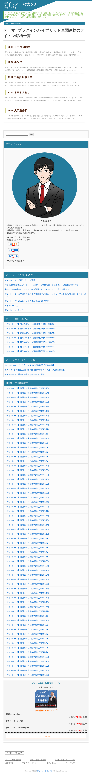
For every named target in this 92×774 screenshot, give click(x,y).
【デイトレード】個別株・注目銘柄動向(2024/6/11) (27, 434)
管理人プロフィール (16, 144)
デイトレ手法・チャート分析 (20, 360)
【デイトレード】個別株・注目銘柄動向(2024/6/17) (27, 416)
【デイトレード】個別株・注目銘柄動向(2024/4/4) (26, 639)
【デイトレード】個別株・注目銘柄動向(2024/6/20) (27, 402)
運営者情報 (9, 763)
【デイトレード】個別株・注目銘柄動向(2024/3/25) (27, 675)
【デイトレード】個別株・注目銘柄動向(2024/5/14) (27, 525)
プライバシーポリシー (30, 763)
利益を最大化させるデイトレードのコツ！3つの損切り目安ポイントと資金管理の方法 (41, 285)
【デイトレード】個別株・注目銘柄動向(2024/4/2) (26, 648)
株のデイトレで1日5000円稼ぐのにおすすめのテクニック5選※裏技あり (36, 370)
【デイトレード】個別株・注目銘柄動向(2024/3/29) (27, 657)
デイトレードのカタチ (14, 753)
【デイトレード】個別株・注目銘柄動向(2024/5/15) (27, 520)
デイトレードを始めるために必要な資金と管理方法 (27, 301)
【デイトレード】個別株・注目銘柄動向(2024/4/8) (26, 629)
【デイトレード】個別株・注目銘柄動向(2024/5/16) (27, 516)
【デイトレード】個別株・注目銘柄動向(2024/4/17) (27, 598)
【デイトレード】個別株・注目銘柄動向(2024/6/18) (27, 411)
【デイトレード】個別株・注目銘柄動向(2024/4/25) (27, 570)
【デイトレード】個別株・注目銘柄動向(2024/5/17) (27, 511)
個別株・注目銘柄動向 (17, 383)
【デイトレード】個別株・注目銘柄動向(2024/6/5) (26, 452)
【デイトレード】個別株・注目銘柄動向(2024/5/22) (27, 498)
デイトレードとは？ (13, 306)
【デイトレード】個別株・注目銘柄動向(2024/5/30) (27, 470)
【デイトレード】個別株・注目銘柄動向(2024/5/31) (27, 466)
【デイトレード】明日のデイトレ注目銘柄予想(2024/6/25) (30, 329)
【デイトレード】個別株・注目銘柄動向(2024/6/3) (26, 461)
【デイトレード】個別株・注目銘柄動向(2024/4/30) (27, 561)
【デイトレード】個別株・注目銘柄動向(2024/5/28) (27, 479)
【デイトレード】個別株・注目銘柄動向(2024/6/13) (27, 425)
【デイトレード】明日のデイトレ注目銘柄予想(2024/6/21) (30, 338)
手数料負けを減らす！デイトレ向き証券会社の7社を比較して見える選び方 (37, 289)
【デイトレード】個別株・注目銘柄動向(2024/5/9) (26, 538)
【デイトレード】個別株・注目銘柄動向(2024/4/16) (27, 602)
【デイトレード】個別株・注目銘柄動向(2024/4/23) (27, 579)
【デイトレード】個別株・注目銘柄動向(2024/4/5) (26, 634)
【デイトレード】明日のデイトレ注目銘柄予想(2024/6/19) (30, 347)
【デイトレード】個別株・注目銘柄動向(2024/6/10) (27, 438)
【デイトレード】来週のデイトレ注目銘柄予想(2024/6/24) (30, 333)
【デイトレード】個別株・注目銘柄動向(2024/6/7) (26, 443)
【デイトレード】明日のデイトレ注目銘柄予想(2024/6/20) (30, 342)
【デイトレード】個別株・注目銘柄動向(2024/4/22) (27, 584)
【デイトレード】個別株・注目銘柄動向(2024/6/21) (27, 397)
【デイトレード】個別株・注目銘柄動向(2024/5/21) (27, 502)
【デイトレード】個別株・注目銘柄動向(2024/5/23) (27, 493)
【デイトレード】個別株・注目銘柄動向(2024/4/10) (27, 620)
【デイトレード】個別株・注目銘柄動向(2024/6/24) (27, 393)
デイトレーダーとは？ (14, 310)
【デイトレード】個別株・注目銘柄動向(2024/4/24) (27, 575)
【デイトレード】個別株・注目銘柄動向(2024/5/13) (27, 529)
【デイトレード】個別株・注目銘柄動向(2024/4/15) (27, 607)
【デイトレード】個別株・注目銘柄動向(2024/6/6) (26, 447)
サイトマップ (70, 763)
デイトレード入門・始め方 (19, 275)
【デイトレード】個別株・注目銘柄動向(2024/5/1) (26, 557)
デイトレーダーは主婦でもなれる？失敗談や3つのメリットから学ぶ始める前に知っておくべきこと (45, 295)
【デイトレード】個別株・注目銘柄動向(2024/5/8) (26, 543)
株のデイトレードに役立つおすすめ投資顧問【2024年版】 (30, 365)
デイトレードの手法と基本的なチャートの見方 (25, 374)
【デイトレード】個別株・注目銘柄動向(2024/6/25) (27, 388)
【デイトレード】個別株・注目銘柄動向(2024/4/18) (27, 593)
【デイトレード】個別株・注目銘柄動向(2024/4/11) (27, 616)
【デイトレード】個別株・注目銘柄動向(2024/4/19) (27, 589)
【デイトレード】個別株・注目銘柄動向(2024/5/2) (26, 552)
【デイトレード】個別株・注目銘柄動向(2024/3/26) (27, 670)
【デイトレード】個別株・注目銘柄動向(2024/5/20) (27, 507)
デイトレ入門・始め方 (13, 760)
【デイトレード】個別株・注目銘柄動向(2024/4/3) (26, 643)
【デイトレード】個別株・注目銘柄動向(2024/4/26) (27, 566)
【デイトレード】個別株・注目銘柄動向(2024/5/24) (27, 488)
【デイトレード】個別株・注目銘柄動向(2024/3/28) (27, 661)
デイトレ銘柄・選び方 (17, 318)
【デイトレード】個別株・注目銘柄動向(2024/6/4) (26, 457)
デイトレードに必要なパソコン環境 (20, 280)
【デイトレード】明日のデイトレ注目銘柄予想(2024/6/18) (30, 351)
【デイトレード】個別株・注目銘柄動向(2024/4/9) (26, 625)
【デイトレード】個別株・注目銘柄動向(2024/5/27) (27, 484)
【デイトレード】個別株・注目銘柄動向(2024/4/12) (27, 611)
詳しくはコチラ (46, 736)
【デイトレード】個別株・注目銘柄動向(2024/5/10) (27, 534)
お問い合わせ (51, 763)
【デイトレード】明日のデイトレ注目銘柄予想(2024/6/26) (30, 324)
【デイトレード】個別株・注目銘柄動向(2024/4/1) (26, 652)
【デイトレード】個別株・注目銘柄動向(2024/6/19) (27, 407)
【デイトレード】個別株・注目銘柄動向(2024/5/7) (26, 548)
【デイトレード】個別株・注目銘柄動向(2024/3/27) (27, 666)
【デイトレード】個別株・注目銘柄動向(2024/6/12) (27, 429)
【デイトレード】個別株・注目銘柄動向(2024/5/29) (27, 475)
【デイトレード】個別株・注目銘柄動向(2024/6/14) (27, 420)
